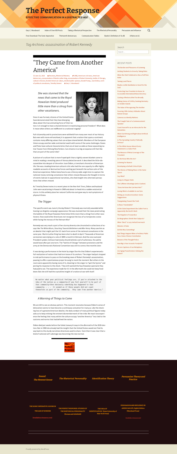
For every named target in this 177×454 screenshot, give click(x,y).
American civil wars (85, 76)
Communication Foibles (90, 36)
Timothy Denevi (56, 83)
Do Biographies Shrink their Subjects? (130, 218)
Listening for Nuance (124, 162)
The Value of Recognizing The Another (131, 107)
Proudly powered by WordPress (37, 449)
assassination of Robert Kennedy (80, 78)
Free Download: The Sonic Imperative (40, 36)
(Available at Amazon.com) (42, 418)
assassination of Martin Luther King (54, 78)
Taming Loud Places (124, 81)
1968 (75, 76)
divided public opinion (72, 81)
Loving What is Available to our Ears (130, 191)
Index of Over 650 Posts (54, 30)
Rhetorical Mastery (63, 76)
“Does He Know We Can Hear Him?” (129, 187)
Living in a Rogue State (125, 180)
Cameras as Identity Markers (127, 117)
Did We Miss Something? (126, 230)
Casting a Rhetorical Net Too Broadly (130, 97)
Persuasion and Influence (131, 30)
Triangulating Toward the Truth (128, 201)
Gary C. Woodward (32, 30)
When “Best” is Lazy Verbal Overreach (131, 222)
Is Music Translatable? (125, 205)
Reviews (52, 76)
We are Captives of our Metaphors (129, 247)
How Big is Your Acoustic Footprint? (130, 243)
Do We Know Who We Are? (126, 159)
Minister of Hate (123, 226)
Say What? (121, 176)
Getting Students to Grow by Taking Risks (132, 71)
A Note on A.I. (135, 36)
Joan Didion (95, 81)
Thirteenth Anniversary (68, 36)
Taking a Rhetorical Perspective (80, 30)
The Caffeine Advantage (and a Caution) (131, 184)
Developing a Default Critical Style (129, 166)
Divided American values (54, 81)
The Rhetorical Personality (107, 30)
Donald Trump (86, 81)
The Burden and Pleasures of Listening (131, 67)
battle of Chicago (99, 78)
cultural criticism (39, 81)
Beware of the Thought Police (128, 240)
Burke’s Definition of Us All (114, 36)
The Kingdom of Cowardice (127, 215)
